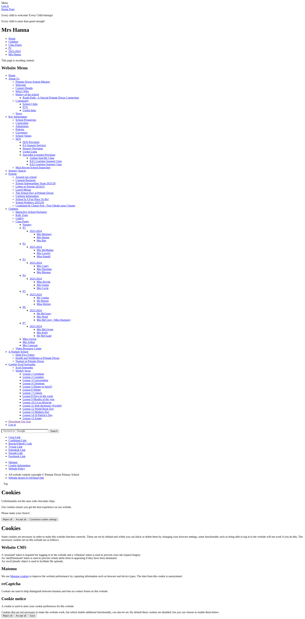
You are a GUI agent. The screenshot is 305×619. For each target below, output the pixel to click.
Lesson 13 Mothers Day (36, 411)
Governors (21, 132)
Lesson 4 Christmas (33, 383)
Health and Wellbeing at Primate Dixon (37, 358)
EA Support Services (34, 145)
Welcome (21, 84)
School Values (23, 135)
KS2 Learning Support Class (46, 164)
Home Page (7, 9)
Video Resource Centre (28, 348)
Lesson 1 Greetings (33, 373)
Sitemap (12, 462)
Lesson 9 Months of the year (38, 399)
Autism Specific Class (42, 157)
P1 (9, 48)
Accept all (21, 519)
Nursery (27, 224)
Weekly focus (23, 370)
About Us (13, 78)
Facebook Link (16, 456)
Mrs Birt (41, 240)
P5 (24, 291)
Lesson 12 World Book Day (38, 408)
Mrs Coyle (43, 288)
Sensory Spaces (17, 170)
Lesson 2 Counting (33, 377)
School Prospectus (26, 119)
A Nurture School (18, 351)
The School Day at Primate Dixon (34, 192)
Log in (5, 6)
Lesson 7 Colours (32, 392)
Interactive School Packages (31, 211)
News (19, 113)
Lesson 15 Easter (32, 418)
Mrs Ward (42, 316)
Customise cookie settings (43, 519)
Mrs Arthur (29, 342)
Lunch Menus (23, 189)
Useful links (29, 110)
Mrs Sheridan (44, 269)
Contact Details (24, 88)
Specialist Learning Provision (39, 154)
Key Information (17, 116)
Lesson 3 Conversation (35, 380)
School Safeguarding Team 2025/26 (36, 183)
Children (13, 41)
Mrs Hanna (14, 54)
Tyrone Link (15, 446)
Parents (12, 173)
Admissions (22, 126)
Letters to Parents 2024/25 (30, 186)
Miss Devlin (43, 281)
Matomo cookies (19, 576)
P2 (24, 243)
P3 (24, 259)
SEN (18, 138)
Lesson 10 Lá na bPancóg (37, 402)
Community (22, 100)
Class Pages (15, 44)
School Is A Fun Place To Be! (32, 199)
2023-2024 (14, 51)
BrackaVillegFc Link (20, 443)
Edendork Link (16, 449)
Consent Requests (25, 180)
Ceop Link (14, 437)
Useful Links (30, 151)
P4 (24, 275)
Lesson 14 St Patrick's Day (38, 415)
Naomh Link (15, 453)
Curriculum (22, 123)
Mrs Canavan (30, 345)
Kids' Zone (22, 215)
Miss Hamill (43, 256)
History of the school (27, 94)
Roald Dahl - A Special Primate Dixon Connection (51, 97)
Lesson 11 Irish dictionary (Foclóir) (42, 405)
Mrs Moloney (44, 234)
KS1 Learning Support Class (46, 161)
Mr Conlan (43, 297)
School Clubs (30, 103)
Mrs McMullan (45, 250)
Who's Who (22, 91)
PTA (25, 107)
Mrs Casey (43, 265)
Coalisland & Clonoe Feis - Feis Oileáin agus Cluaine (45, 205)
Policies (20, 129)
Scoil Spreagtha (24, 367)
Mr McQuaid (44, 335)
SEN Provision (31, 142)
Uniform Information (27, 196)
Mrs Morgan (44, 272)
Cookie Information (19, 465)
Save (32, 615)
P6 (24, 307)
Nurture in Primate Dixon (30, 361)
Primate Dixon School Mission (33, 81)
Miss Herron (44, 304)
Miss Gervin (29, 338)
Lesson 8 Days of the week (38, 396)
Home (11, 38)
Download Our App (19, 421)
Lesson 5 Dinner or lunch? (37, 386)
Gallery (20, 218)
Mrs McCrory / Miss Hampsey (54, 319)
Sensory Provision (33, 148)
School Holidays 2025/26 (30, 202)
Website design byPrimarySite (26, 477)
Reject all (7, 519)
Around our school (26, 177)
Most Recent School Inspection (33, 167)
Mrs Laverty (43, 253)
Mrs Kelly (42, 332)
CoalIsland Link (17, 440)
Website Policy (16, 468)
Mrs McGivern (45, 329)
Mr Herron (43, 300)
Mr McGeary (44, 313)
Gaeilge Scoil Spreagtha (21, 364)
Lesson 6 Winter (32, 389)
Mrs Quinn (43, 284)
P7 (24, 323)
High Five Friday (25, 354)
